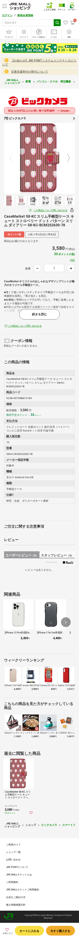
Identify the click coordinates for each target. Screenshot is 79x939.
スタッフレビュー (57, 555)
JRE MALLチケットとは (19, 874)
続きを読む (39, 314)
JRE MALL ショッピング (12, 81)
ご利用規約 (12, 882)
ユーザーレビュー (21, 555)
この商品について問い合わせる (50, 210)
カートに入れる (29, 931)
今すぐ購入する (60, 931)
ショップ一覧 (13, 852)
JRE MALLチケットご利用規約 (22, 889)
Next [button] (66, 158)
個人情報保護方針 (16, 904)
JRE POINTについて (17, 867)
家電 (28, 81)
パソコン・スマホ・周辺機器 (54, 81)
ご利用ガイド (13, 844)
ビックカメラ (17, 118)
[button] (66, 622)
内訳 (72, 260)
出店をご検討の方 (16, 897)
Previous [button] (13, 158)
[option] (39, 158)
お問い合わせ (13, 859)
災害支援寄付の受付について (29, 71)
